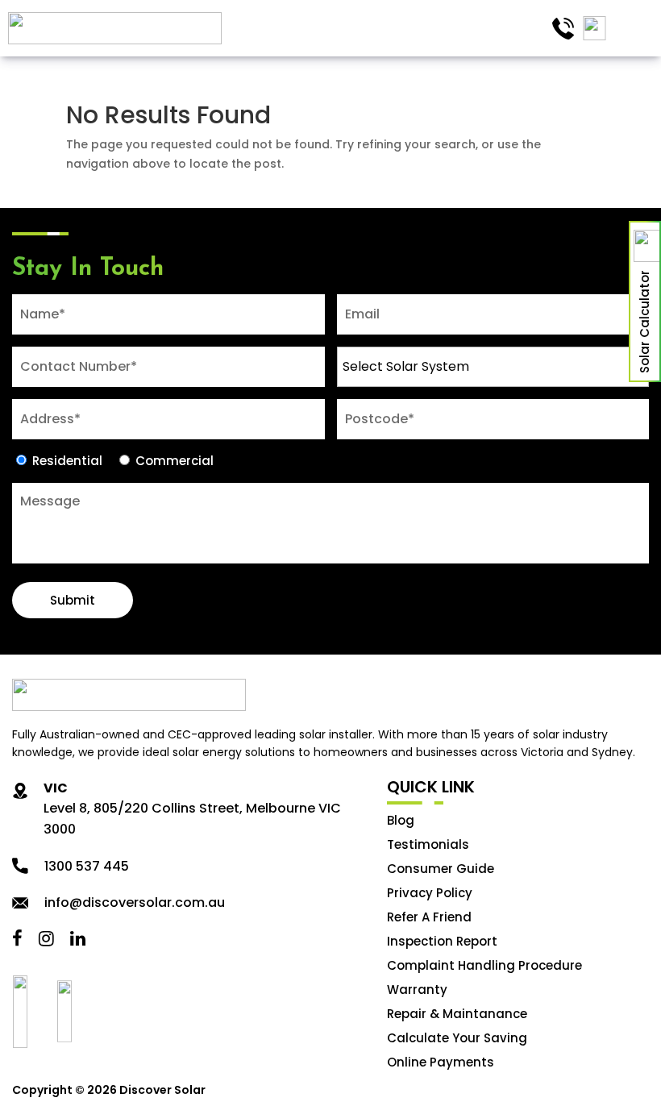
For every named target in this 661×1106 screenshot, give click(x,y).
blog (400, 820)
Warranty (417, 989)
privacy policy (429, 892)
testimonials (428, 844)
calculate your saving (457, 1037)
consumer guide (440, 868)
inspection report (442, 941)
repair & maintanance (457, 1013)
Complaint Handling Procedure (484, 965)
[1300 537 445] (562, 28)
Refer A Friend (429, 916)
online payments (440, 1062)
